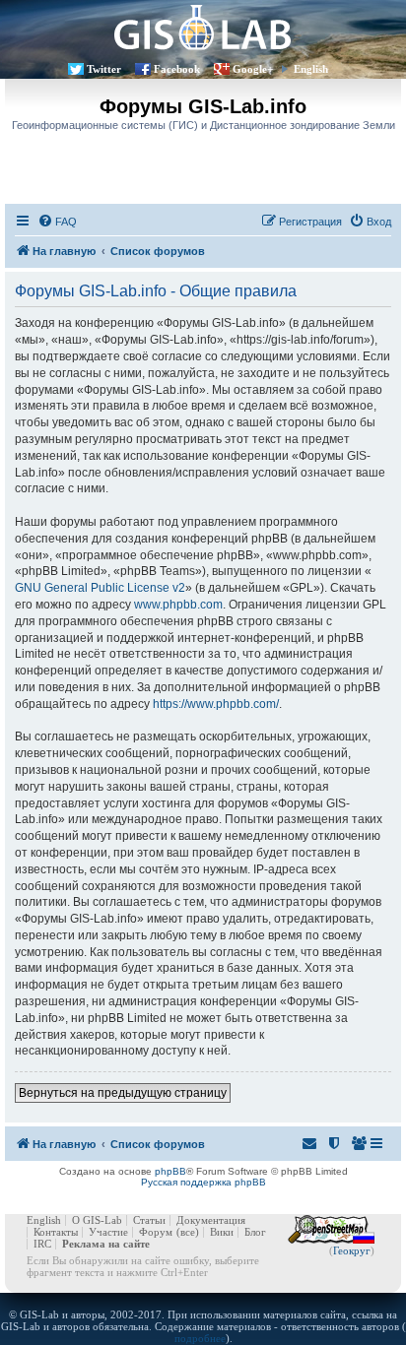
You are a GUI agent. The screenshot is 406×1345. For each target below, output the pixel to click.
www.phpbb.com (178, 604)
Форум (155, 1232)
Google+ (253, 69)
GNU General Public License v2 (100, 588)
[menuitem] (57, 221)
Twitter (104, 69)
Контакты (56, 1232)
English (311, 69)
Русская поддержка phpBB (203, 1182)
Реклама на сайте (106, 1243)
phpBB (170, 1171)
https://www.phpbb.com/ (216, 704)
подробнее (200, 1338)
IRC (42, 1243)
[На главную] (203, 27)
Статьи (149, 1220)
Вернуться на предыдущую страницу (123, 1093)
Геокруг (352, 1250)
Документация (210, 1220)
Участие (108, 1232)
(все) (187, 1232)
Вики (222, 1232)
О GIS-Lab (97, 1220)
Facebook (177, 69)
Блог (255, 1232)
